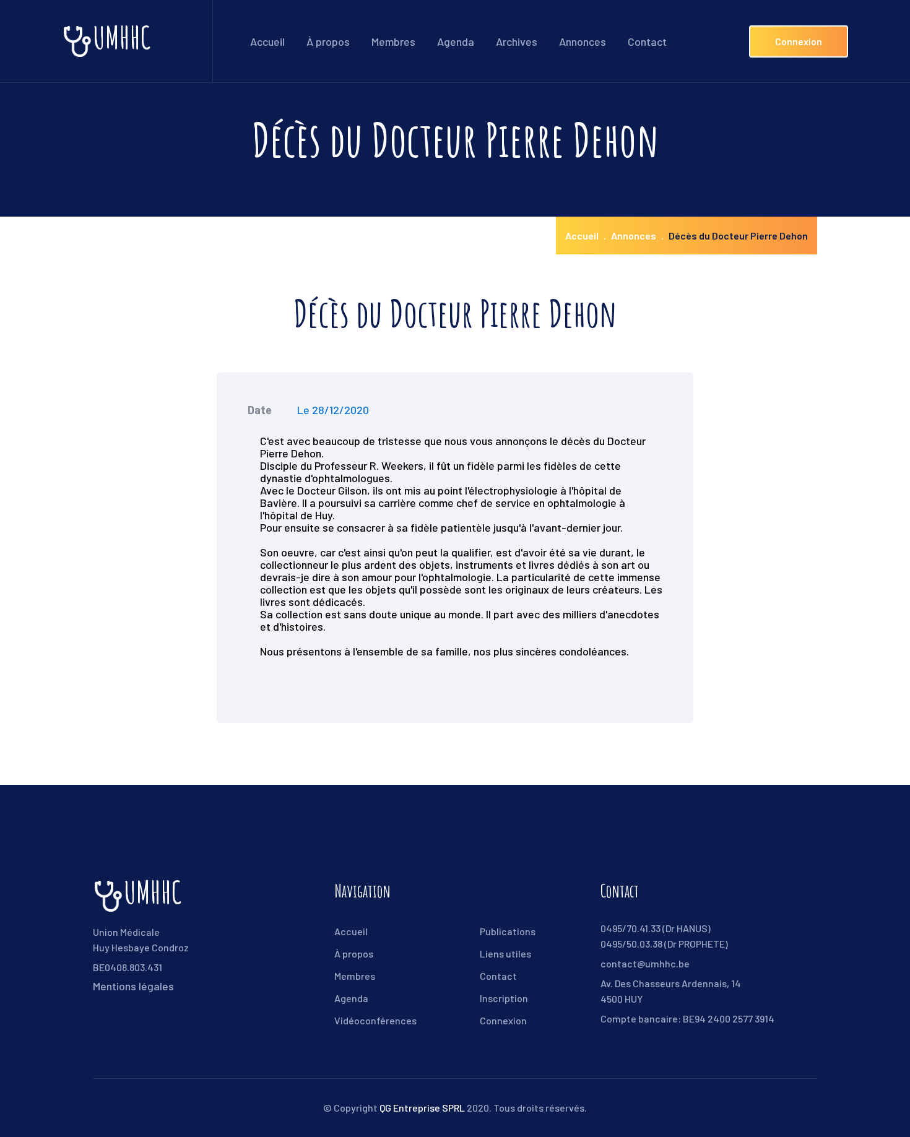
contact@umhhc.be (645, 963)
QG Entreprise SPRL (422, 1107)
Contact (647, 41)
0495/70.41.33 (630, 928)
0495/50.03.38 (631, 943)
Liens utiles (505, 953)
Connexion (798, 41)
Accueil (267, 41)
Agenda (455, 41)
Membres (393, 41)
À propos (328, 41)
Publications (507, 931)
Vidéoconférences (375, 1020)
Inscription (504, 998)
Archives (516, 41)
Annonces (582, 41)
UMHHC (121, 41)
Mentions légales (133, 986)
